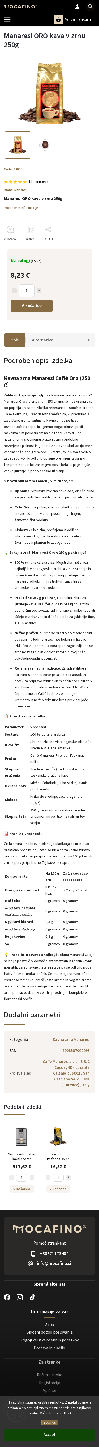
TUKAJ (68, 1413)
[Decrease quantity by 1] (14, 290)
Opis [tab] (15, 340)
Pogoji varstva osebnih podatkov (49, 1340)
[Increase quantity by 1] (39, 290)
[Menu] (7, 19)
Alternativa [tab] (42, 340)
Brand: (15, 190)
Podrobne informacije (21, 208)
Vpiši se (49, 1391)
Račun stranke (49, 1375)
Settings (49, 1422)
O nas (49, 1324)
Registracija (49, 1383)
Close (79, 248)
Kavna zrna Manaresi (71, 1039)
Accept (49, 1435)
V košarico (32, 305)
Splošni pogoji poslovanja (50, 1332)
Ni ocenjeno (38, 182)
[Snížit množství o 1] (11, 1177)
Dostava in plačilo (49, 1348)
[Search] (90, 6)
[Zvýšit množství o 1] (32, 1177)
